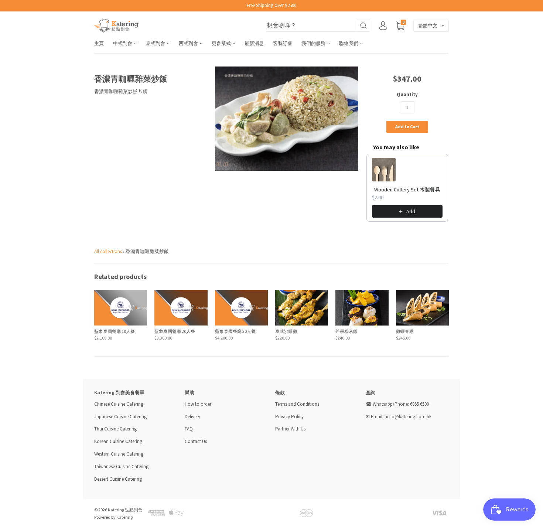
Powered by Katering (113, 517)
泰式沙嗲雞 (286, 331)
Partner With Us (290, 429)
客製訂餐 (282, 43)
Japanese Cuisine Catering (120, 416)
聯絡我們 (349, 43)
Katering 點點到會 (125, 509)
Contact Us (196, 441)
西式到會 (189, 43)
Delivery (193, 416)
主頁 (99, 43)
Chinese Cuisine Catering (118, 404)
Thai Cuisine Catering (115, 429)
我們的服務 (314, 43)
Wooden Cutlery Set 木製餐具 (407, 189)
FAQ (189, 429)
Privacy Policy (289, 416)
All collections (108, 251)
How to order (198, 404)
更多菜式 (222, 43)
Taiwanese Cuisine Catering (121, 466)
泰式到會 (156, 43)
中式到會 (123, 43)
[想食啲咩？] (318, 26)
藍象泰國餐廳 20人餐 (174, 331)
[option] (287, 119)
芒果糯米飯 (346, 331)
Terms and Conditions (297, 404)
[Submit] (363, 26)
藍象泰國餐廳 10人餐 (114, 331)
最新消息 (254, 43)
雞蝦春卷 (405, 331)
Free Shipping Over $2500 (271, 5)
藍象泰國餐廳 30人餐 (235, 331)
